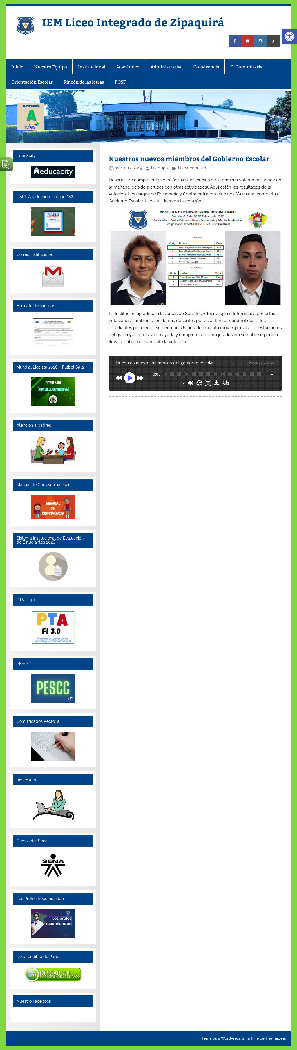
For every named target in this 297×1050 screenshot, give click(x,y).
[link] (289, 36)
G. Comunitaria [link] (246, 67)
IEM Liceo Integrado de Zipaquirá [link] (133, 22)
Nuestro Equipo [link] (50, 67)
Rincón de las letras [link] (84, 82)
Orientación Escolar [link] (32, 82)
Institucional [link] (91, 67)
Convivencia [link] (206, 67)
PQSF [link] (120, 82)
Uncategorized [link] (192, 168)
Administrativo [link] (167, 67)
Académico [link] (128, 67)
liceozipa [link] (159, 168)
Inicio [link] (17, 67)
